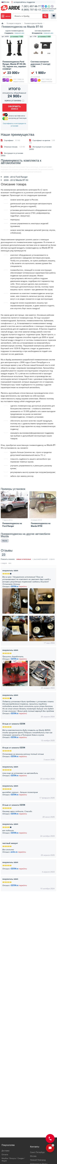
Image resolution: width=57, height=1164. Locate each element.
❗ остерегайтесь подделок (23, 2)
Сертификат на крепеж (42, 141)
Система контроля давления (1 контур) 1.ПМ (40, 64)
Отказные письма (14, 147)
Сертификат (12, 140)
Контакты (34, 1146)
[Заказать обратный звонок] (50, 1138)
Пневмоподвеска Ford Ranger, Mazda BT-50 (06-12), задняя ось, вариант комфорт (14, 65)
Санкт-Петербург (37, 1152)
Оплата (5, 1154)
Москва (33, 1156)
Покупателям (8, 1145)
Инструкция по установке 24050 (40, 148)
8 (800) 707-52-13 (31, 9)
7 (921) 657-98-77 (31, 6)
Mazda (4, 540)
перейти (23, 586)
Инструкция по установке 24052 (12, 154)
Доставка (5, 1150)
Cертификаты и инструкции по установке (14, 124)
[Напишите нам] (50, 1148)
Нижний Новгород (38, 1160)
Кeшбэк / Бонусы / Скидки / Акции (13, 1159)
